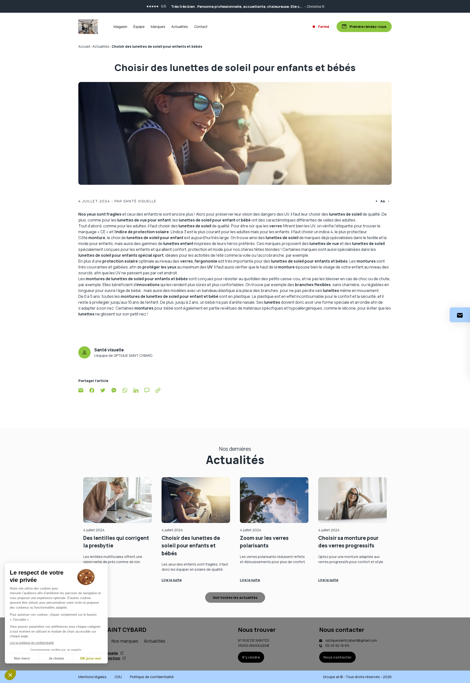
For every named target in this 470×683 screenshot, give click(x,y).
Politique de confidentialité (152, 676)
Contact (201, 26)
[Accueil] (88, 26)
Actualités (179, 26)
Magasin (120, 26)
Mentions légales (92, 676)
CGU (118, 676)
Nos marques (124, 641)
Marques (158, 26)
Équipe (139, 26)
